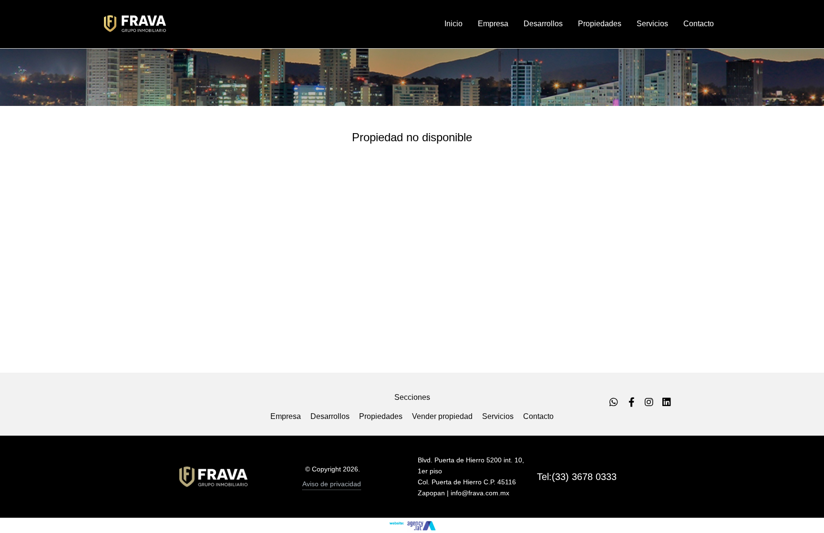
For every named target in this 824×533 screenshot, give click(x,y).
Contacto (538, 416)
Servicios (498, 416)
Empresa (285, 416)
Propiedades (380, 416)
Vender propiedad (442, 416)
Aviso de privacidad (331, 484)
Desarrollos (330, 416)
